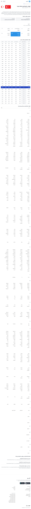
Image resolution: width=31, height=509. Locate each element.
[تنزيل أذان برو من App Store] (27, 483)
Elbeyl (14, 193)
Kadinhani (14, 249)
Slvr (21, 340)
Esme (14, 200)
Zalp (28, 396)
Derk (21, 179)
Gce (21, 215)
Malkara (28, 284)
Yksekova (14, 389)
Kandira (28, 252)
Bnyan (14, 157)
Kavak (28, 257)
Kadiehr (21, 249)
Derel (28, 179)
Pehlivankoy (6, 313)
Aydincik (14, 143)
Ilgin (21, 242)
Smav (14, 340)
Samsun (28, 332)
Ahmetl (28, 120)
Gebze (14, 215)
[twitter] (28, 505)
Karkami (28, 256)
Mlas (21, 287)
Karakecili (14, 253)
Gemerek (21, 216)
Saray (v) (7, 332)
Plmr (14, 316)
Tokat (21, 356)
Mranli (14, 287)
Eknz (21, 193)
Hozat (7, 234)
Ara (7, 134)
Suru (28, 346)
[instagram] (26, 505)
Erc (7, 196)
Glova (7, 219)
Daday (28, 175)
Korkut (21, 264)
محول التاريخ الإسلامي (27, 489)
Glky (28, 219)
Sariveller (14, 335)
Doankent (21, 183)
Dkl (14, 180)
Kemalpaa (28, 260)
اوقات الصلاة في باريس (12, 494)
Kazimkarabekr (6, 257)
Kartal (14, 256)
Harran (7, 230)
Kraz (14, 265)
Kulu (21, 268)
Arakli (21, 135)
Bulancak (7, 160)
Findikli (7, 207)
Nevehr (28, 297)
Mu (7, 287)
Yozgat (28, 390)
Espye (7, 200)
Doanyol (14, 183)
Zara (21, 396)
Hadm (21, 229)
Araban (28, 135)
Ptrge (28, 317)
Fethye (14, 207)
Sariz (7, 335)
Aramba (7, 135)
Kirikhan (7, 260)
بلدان (14, 489)
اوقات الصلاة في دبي (12, 497)
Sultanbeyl (28, 344)
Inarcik (14, 242)
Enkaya (21, 196)
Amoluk (28, 132)
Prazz (7, 316)
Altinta (7, 128)
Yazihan (21, 386)
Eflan (14, 192)
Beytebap (21, 157)
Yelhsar (7, 386)
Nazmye (28, 296)
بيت (29, 487)
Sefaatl (21, 336)
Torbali (21, 357)
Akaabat (21, 120)
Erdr (21, 197)
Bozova (28, 160)
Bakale (28, 153)
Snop (7, 340)
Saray (14, 332)
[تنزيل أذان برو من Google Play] (22, 483)
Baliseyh (21, 153)
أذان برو (27, 1)
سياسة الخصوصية (28, 495)
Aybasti (28, 143)
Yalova (28, 385)
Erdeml (28, 197)
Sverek (7, 346)
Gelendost (28, 216)
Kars (21, 256)
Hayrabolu (21, 233)
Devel (7, 179)
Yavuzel (7, 385)
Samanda (7, 331)
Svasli (14, 346)
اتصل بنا (14, 488)
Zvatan (21, 398)
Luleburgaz (14, 277)
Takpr (28, 353)
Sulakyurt (7, 343)
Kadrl (7, 249)
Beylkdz (7, 156)
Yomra (7, 389)
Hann (14, 230)
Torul (7, 357)
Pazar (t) (7, 312)
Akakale (7, 120)
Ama (28, 131)
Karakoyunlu (6, 253)
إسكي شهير (13, 410)
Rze (28, 325)
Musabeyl (7, 288)
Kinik (21, 260)
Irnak (7, 242)
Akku (21, 123)
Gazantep (28, 215)
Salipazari (14, 331)
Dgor (21, 180)
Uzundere (28, 370)
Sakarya (28, 331)
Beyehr (14, 156)
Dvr (7, 184)
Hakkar (7, 229)
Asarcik (7, 139)
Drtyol (21, 184)
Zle (14, 396)
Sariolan (21, 335)
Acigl (21, 119)
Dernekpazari (13, 179)
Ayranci (28, 146)
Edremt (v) (21, 192)
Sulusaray (14, 344)
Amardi (21, 131)
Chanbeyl (28, 169)
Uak (28, 367)
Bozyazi (21, 160)
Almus (14, 127)
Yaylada (28, 386)
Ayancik (14, 142)
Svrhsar (28, 347)
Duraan (14, 184)
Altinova (14, 128)
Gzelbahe (21, 223)
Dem (7, 176)
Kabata (28, 249)
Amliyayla (7, 131)
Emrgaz (28, 196)
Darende (14, 175)
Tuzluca (28, 361)
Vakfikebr (28, 376)
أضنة (21, 404)
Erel (14, 197)
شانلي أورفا (27, 434)
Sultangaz (21, 344)
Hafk (14, 229)
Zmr (7, 396)
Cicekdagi (21, 169)
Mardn (7, 284)
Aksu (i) (28, 124)
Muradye (14, 288)
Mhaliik (28, 287)
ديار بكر (28, 422)
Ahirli (7, 119)
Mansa (14, 284)
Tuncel (21, 360)
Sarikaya (28, 335)
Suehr (14, 343)
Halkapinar (21, 230)
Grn (28, 223)
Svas (21, 346)
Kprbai (28, 265)
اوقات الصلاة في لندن (12, 495)
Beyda (21, 156)
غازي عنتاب (27, 440)
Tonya (7, 356)
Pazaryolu (14, 313)
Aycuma (21, 143)
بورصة (28, 416)
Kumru (28, 269)
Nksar (21, 297)
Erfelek (7, 197)
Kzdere (28, 271)
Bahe (14, 152)
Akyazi (14, 124)
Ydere (14, 386)
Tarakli (21, 353)
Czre (14, 169)
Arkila (28, 138)
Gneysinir (14, 220)
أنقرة (7, 404)
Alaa (7, 124)
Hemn (28, 234)
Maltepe (21, 284)
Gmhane (21, 220)
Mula (21, 288)
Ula (14, 367)
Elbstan (7, 193)
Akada (14, 120)
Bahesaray (7, 152)
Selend (7, 336)
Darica (28, 176)
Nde (14, 296)
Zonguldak (28, 398)
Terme (28, 356)
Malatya (14, 283)
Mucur (28, 288)
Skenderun (21, 339)
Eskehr (21, 200)
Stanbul (28, 343)
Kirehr (14, 260)
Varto (14, 376)
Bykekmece (20, 161)
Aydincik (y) (6, 143)
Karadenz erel (27, 253)
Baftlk (21, 152)
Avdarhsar (21, 142)
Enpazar (14, 196)
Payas (21, 312)
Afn (14, 119)
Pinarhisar (21, 316)
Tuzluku (21, 361)
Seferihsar (14, 336)
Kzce (7, 269)
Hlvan (14, 234)
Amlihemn (14, 131)
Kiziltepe (7, 261)
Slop (28, 340)
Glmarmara (21, 219)
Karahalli (21, 253)
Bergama (28, 156)
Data (21, 176)
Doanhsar (28, 183)
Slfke (7, 339)
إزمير (28, 410)
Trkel (28, 360)
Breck (14, 160)
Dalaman (21, 175)
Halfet (28, 230)
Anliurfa (21, 134)
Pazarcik (28, 313)
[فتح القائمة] (1, 1)
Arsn (21, 139)
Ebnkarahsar (27, 192)
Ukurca (21, 367)
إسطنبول (21, 410)
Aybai (7, 142)
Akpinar (14, 123)
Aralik (14, 135)
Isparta (28, 243)
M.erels (28, 283)
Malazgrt (7, 283)
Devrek (28, 180)
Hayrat (14, 233)
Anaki (21, 132)
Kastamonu (7, 256)
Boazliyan (7, 157)
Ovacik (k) (7, 306)
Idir (28, 242)
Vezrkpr (7, 376)
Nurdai (7, 297)
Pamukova (28, 312)
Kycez (14, 269)
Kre (7, 265)
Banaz (14, 153)
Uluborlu (7, 367)
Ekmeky (28, 193)
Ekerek (7, 192)
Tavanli (7, 353)
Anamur (14, 132)
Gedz (7, 215)
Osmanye (28, 306)
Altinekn (21, 128)
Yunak (21, 390)
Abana (28, 119)
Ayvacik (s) (20, 146)
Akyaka (21, 124)
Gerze (14, 216)
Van (21, 376)
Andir (7, 132)
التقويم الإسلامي (28, 488)
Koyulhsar (14, 264)
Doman (28, 184)
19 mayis (28, 113)
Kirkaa (21, 261)
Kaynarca (21, 257)
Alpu (28, 128)
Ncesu (21, 296)
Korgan (28, 264)
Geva (7, 216)
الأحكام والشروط (28, 494)
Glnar (14, 219)
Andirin (28, 134)
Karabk (14, 252)
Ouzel (21, 306)
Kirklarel (14, 261)
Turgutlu (14, 360)
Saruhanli (28, 336)
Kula (28, 268)
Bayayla (7, 153)
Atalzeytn (28, 142)
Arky (21, 138)
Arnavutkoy (6, 138)
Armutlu (14, 138)
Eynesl (28, 201)
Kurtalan (21, 269)
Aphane (14, 134)
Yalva (21, 385)
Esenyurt (28, 200)
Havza (28, 233)
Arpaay (28, 139)
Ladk (28, 277)
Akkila (28, 123)
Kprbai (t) (21, 265)
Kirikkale (28, 261)
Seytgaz (28, 339)
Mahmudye (21, 283)
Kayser (14, 257)
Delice (14, 176)
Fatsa (28, 207)
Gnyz (7, 220)
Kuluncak (14, 268)
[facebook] (29, 505)
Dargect (7, 175)
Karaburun (7, 252)
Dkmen (7, 180)
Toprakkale (28, 357)
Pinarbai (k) (27, 316)
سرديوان (28, 428)
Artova (14, 139)
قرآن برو (29, 496)
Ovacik (14, 306)
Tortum (14, 357)
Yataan (14, 385)
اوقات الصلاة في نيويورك (12, 496)
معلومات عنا (13, 487)
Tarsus (14, 353)
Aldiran (28, 127)
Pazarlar (21, 313)
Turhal (7, 360)
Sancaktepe (21, 332)
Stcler (21, 343)
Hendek (21, 234)
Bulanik (28, 161)
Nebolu (7, 296)
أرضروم (28, 404)
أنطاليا (14, 404)
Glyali (28, 220)
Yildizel (21, 389)
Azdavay (14, 146)
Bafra (28, 152)
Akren (7, 123)
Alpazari (7, 127)
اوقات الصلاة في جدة (12, 498)
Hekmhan (7, 233)
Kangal (21, 252)
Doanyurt (7, 183)
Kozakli (7, 264)
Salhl (21, 331)
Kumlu (7, 268)
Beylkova (28, 157)
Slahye (14, 339)
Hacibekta (28, 229)
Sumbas (7, 344)
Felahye (21, 207)
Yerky (28, 389)
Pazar (14, 312)
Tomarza (14, 356)
